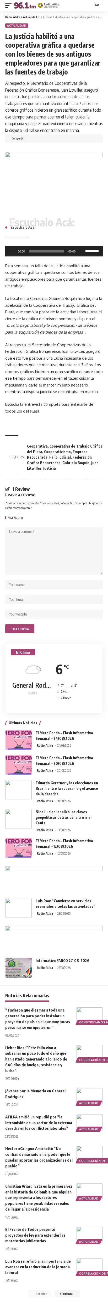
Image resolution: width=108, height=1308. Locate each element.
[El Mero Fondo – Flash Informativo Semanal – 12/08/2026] (19, 848)
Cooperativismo (57, 451)
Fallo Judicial (60, 457)
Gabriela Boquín (75, 462)
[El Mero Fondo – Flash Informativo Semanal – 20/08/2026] (19, 765)
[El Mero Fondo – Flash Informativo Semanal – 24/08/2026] (19, 740)
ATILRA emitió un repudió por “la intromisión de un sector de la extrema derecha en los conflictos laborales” (38, 1122)
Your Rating (15, 517)
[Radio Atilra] (37, 5)
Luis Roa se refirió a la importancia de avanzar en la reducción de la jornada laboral (38, 1267)
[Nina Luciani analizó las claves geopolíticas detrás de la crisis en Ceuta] (19, 819)
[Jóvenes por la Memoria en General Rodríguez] (90, 1096)
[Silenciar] (81, 251)
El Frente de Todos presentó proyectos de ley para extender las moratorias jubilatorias (35, 1235)
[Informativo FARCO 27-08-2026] (19, 968)
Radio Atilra (45, 745)
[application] (54, 251)
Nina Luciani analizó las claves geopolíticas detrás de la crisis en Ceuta (64, 817)
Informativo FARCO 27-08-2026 (62, 960)
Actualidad (16, 25)
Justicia (49, 468)
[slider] (92, 250)
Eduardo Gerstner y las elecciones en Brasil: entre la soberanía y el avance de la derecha (67, 788)
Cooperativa (37, 446)
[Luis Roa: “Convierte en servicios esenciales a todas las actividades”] (19, 908)
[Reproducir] (12, 251)
